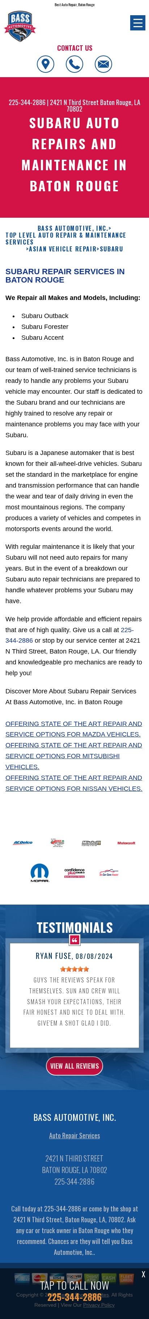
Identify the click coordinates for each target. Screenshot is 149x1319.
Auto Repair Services (74, 1135)
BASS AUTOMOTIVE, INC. (73, 228)
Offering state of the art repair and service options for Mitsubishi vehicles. (73, 756)
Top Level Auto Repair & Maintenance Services (66, 239)
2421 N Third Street (74, 102)
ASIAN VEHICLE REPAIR (63, 249)
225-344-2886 (27, 102)
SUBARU (111, 249)
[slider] (74, 969)
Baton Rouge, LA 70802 (103, 105)
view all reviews (74, 1065)
